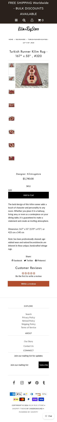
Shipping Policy (29, 324)
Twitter (29, 260)
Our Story (28, 341)
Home (11, 39)
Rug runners (20, 39)
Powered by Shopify (28, 412)
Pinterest (41, 260)
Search (29, 314)
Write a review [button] (28, 283)
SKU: (28, 186)
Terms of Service (28, 327)
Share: (28, 256)
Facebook (17, 260)
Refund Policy (28, 321)
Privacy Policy (28, 317)
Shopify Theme (19, 409)
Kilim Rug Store (36, 405)
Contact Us (29, 346)
